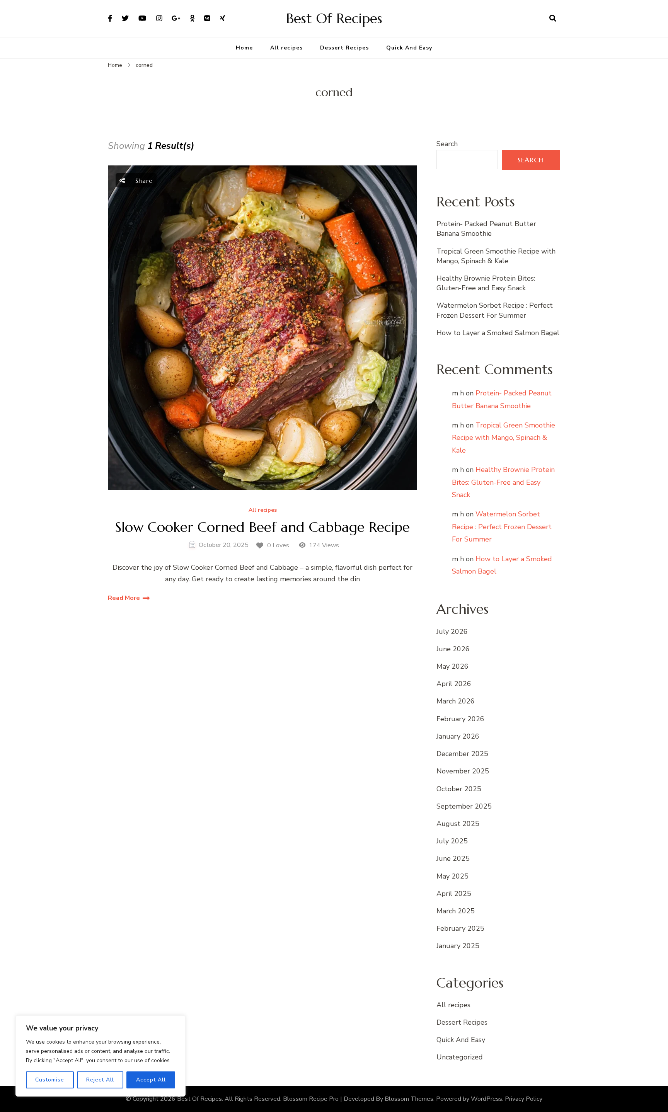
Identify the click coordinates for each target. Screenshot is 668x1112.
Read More (124, 598)
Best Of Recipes (334, 18)
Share (143, 180)
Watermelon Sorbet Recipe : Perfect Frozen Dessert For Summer (494, 310)
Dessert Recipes (344, 47)
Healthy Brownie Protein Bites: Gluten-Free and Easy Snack (485, 283)
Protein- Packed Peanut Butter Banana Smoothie (486, 228)
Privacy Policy (523, 1099)
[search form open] (552, 18)
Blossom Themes (409, 1099)
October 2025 (458, 789)
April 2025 (453, 893)
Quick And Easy (409, 47)
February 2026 (460, 719)
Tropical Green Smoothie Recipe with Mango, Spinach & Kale (496, 256)
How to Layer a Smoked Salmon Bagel (497, 332)
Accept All (151, 1079)
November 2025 (462, 771)
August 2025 (457, 823)
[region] (100, 1056)
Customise (49, 1079)
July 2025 (452, 841)
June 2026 (453, 649)
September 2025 (464, 806)
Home (244, 47)
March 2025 (455, 911)
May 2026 (452, 666)
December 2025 (462, 753)
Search (447, 143)
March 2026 (455, 701)
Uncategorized (459, 1057)
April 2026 (453, 683)
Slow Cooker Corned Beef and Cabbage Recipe (262, 527)
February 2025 (460, 928)
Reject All (100, 1079)
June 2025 (453, 858)
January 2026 (457, 736)
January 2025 (457, 945)
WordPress (486, 1099)
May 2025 (452, 876)
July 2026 (452, 631)
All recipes (286, 47)
